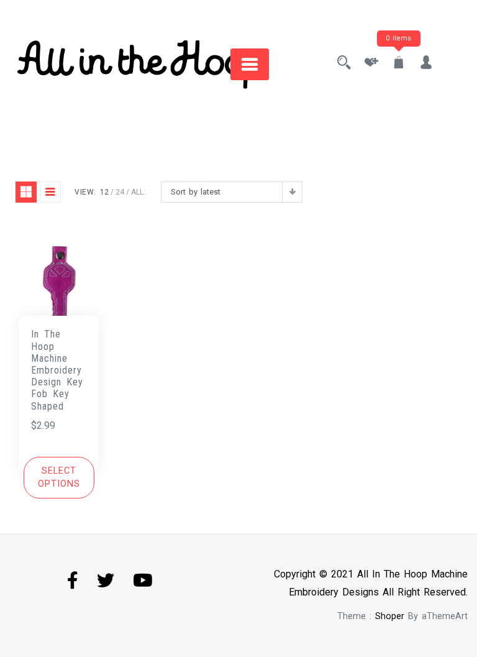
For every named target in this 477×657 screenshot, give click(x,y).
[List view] (50, 192)
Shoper (389, 616)
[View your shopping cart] (399, 64)
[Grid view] (26, 192)
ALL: (138, 192)
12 (104, 192)
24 (120, 192)
